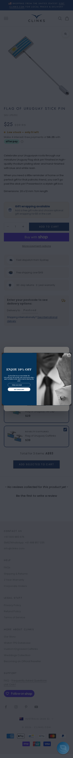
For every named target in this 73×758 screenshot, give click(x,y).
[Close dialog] (68, 355)
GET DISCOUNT (19, 389)
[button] (63, 748)
